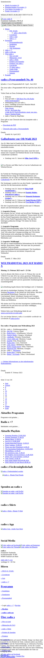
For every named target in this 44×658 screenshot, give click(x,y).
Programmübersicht (16, 42)
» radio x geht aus (7, 613)
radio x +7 (12, 39)
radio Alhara (11, 345)
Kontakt (8, 75)
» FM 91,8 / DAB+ (7, 571)
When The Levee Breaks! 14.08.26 (17, 457)
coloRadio (10, 337)
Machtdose (11, 292)
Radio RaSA (11, 333)
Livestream (13, 35)
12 (6, 395)
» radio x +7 (5, 582)
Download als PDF (9, 125)
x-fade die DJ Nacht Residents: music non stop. (21, 112)
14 (6, 399)
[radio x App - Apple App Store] (12, 529)
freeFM (9, 341)
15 (6, 401)
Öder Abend (9, 108)
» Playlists (4, 609)
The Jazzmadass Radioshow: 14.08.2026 (19, 449)
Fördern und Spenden (16, 61)
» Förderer (4, 636)
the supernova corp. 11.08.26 (15, 453)
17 (6, 404)
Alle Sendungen (14, 48)
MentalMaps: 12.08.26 (12, 451)
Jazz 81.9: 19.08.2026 (12, 441)
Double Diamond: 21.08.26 (14, 437)
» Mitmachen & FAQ (8, 625)
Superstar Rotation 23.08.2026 (15, 435)
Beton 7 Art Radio (13, 354)
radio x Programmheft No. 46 (17, 79)
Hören (7, 29)
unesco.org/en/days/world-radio (11, 313)
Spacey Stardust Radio (12, 114)
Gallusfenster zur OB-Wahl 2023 (19, 138)
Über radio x (9, 54)
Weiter (7, 406)
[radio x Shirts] (12, 511)
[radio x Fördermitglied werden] (12, 471)
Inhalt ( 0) (12, 5)
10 (6, 391)
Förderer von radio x (16, 63)
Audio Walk (13, 69)
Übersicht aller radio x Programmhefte (16, 129)
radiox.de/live (15, 318)
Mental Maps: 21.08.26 (13, 439)
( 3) (12, 11)
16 (6, 403)
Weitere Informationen (7, 657)
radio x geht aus (10, 52)
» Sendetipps (5, 591)
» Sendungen (5, 595)
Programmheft (14, 71)
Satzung (12, 73)
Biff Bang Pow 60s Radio (25, 99)
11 (6, 393)
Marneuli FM (11, 348)
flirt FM (9, 331)
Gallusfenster (5, 179)
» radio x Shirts (6, 629)
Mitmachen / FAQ (15, 58)
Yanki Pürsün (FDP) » (34, 200)
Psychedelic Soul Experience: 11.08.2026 (19, 455)
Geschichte (13, 65)
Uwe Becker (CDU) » (33, 202)
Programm (8, 40)
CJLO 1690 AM (12, 339)
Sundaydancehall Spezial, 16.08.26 (17, 443)
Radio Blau (11, 352)
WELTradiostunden (12, 101)
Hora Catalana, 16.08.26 (13, 445)
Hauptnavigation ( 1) (15, 7)
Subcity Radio (12, 335)
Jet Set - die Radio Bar (12, 110)
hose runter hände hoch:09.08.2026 (17, 460)
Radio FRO (11, 343)
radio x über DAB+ (20, 33)
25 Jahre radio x (14, 67)
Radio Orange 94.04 (14, 347)
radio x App (13, 37)
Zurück (7, 385)
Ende (7, 408)
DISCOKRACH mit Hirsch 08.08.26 (17, 462)
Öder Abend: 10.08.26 (12, 458)
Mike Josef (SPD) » (32, 158)
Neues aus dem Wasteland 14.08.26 (17, 447)
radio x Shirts (13, 60)
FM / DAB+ (13, 31)
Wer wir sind (13, 56)
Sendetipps (13, 44)
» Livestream (5, 575)
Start (6, 383)
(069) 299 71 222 (7, 560)
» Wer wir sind (6, 622)
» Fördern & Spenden (8, 632)
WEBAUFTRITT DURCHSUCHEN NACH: (17, 15)
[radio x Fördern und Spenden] (12, 475)
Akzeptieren (4, 655)
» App (3, 578)
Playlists (12, 46)
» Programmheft (6, 598)
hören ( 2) (14, 9)
